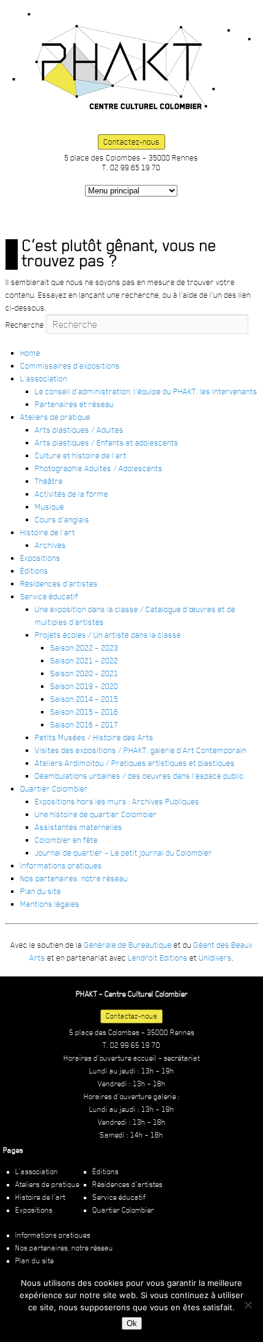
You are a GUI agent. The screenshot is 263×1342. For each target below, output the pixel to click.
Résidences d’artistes (59, 583)
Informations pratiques (61, 865)
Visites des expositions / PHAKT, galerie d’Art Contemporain (140, 750)
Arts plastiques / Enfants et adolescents (107, 442)
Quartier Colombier (54, 788)
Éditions (34, 570)
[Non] (248, 1305)
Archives (50, 545)
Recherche (25, 325)
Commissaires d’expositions (70, 365)
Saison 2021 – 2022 (84, 660)
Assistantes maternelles (78, 827)
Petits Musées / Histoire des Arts (94, 737)
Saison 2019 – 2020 (84, 686)
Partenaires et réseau (74, 404)
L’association (43, 378)
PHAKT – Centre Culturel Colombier (131, 61)
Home (30, 353)
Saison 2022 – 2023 (84, 647)
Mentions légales (50, 904)
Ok (132, 1323)
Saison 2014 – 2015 (84, 699)
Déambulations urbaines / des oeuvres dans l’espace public (139, 776)
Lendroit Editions (158, 957)
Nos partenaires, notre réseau (74, 878)
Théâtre (49, 481)
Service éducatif (49, 596)
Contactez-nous (131, 141)
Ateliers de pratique (55, 417)
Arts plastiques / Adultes (79, 430)
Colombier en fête (66, 840)
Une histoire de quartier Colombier (96, 814)
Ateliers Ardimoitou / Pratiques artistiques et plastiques (135, 763)
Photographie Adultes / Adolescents (99, 468)
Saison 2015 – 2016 (84, 711)
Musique (49, 506)
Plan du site (40, 891)
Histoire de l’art (47, 532)
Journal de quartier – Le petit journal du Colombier (123, 852)
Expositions (40, 558)
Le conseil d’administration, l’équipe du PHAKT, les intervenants (146, 391)
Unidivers (215, 957)
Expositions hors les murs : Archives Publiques (117, 801)
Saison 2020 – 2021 (84, 673)
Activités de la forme (71, 494)
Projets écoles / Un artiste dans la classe (108, 635)
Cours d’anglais (62, 519)
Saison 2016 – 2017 (84, 724)
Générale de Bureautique (128, 945)
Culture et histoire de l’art (81, 455)
